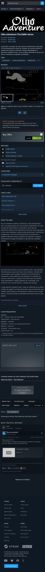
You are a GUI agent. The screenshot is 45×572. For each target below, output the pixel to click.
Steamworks (8, 511)
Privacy (6, 527)
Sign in (3, 106)
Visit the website (7, 201)
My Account (24, 537)
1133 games (9, 428)
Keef (7, 426)
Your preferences (18, 379)
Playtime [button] (16, 405)
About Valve (24, 505)
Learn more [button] (38, 185)
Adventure (5, 60)
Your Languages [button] (12, 412)
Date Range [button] (5, 405)
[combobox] (24, 3)
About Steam (8, 505)
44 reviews (18, 428)
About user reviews (6, 379)
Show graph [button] (37, 405)
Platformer (31, 60)
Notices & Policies (9, 533)
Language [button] (31, 401)
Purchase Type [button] (19, 401)
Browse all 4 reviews (22, 479)
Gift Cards (7, 518)
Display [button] (26, 405)
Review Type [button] (6, 401)
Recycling (24, 515)
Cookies (6, 537)
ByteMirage (11, 37)
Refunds (6, 540)
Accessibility (8, 530)
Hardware (24, 511)
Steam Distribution (10, 515)
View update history (8, 205)
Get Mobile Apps (11, 566)
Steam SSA (7, 508)
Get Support (24, 533)
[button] (4, 8)
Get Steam (24, 527)
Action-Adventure (19, 60)
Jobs (22, 508)
